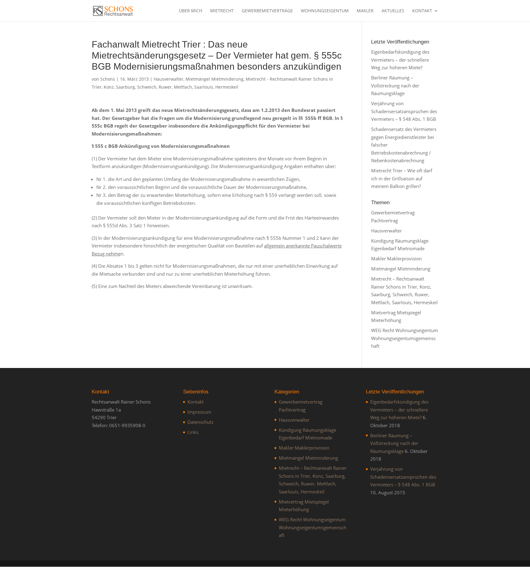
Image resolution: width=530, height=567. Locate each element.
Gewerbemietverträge (267, 11)
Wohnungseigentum (325, 11)
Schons (107, 79)
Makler (365, 11)
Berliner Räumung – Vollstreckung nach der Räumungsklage (395, 85)
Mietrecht (222, 11)
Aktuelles (393, 11)
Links (192, 432)
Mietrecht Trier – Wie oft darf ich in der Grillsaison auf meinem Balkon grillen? (401, 178)
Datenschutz (200, 422)
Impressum (199, 412)
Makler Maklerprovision (396, 258)
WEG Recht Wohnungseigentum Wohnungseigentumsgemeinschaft (404, 338)
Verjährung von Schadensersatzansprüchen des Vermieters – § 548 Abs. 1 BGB (404, 111)
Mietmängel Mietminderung (215, 79)
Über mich (190, 11)
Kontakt (422, 11)
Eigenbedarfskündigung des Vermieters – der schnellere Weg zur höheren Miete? (400, 60)
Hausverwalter (168, 79)
